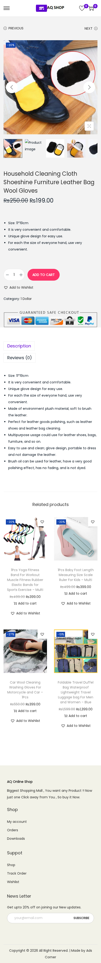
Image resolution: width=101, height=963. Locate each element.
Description (19, 346)
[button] (18, 287)
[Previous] (12, 87)
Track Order (17, 873)
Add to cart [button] (27, 603)
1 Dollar (26, 298)
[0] (82, 8)
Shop (11, 865)
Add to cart (43, 274)
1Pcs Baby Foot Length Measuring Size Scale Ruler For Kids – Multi (76, 575)
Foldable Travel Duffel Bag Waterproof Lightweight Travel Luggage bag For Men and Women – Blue (75, 692)
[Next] (89, 87)
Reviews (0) (19, 358)
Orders (12, 830)
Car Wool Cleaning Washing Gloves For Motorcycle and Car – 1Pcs (25, 690)
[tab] (50, 346)
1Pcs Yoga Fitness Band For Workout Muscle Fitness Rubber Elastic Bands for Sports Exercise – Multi (25, 580)
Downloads (16, 838)
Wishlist (13, 881)
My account (17, 821)
